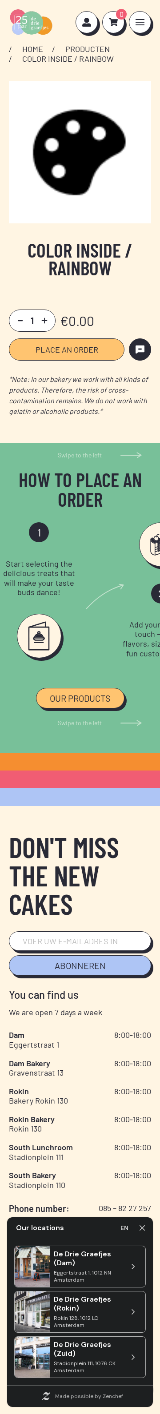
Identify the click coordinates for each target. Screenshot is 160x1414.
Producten (87, 49)
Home (32, 49)
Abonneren (80, 965)
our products (80, 698)
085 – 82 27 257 (125, 1208)
